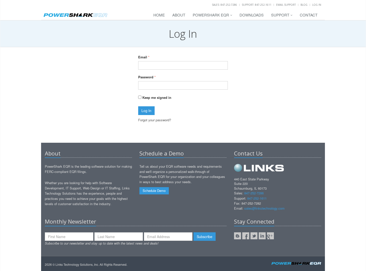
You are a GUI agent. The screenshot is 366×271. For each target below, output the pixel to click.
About (178, 14)
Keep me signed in (156, 97)
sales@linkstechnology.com (264, 208)
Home (159, 14)
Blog (304, 4)
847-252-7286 (254, 193)
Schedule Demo (154, 190)
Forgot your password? (154, 120)
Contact (308, 14)
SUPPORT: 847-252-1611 (256, 4)
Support (280, 14)
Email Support (286, 4)
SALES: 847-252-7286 (224, 4)
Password (145, 77)
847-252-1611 (257, 198)
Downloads (252, 14)
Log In (316, 4)
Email (142, 57)
